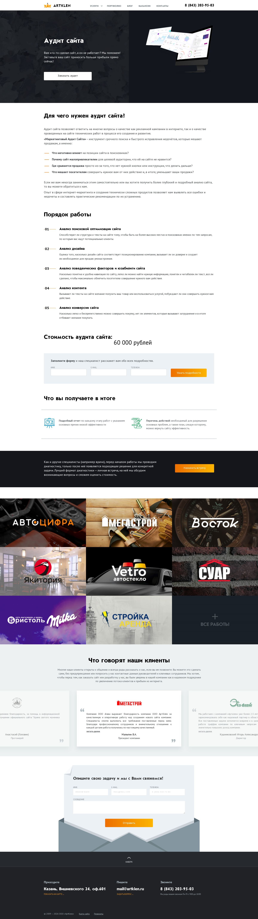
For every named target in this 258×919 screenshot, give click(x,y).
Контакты (162, 6)
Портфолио (114, 6)
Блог (130, 6)
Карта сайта (84, 913)
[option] (129, 720)
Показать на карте (53, 894)
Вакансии (144, 6)
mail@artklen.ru (130, 889)
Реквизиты (98, 913)
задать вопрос (124, 894)
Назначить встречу (194, 467)
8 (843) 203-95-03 (199, 5)
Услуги (94, 6)
